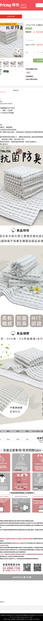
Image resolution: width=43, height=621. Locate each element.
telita (28, 72)
